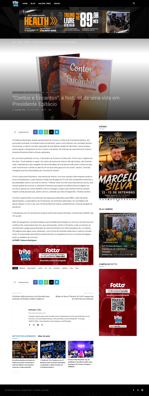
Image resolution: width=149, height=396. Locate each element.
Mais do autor (44, 336)
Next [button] (133, 164)
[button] (134, 4)
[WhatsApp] (46, 132)
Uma (71, 268)
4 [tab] (108, 199)
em (50, 268)
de (46, 268)
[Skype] (39, 325)
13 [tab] (132, 199)
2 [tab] (103, 199)
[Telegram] (56, 132)
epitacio (64, 268)
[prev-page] (13, 371)
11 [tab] (127, 199)
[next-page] (17, 371)
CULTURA (27, 42)
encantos (57, 268)
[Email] (51, 132)
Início (14, 42)
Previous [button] (101, 164)
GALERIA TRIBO (44, 3)
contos (40, 268)
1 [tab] (100, 199)
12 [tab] (129, 199)
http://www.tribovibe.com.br (37, 313)
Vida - (77, 268)
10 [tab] (124, 199)
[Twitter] (40, 132)
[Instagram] (35, 325)
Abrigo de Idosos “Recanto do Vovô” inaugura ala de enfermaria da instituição (74, 297)
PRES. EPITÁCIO (50, 92)
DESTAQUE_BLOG (31, 92)
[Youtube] (142, 390)
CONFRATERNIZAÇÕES (109, 242)
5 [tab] (111, 199)
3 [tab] (105, 199)
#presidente (32, 268)
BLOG (33, 3)
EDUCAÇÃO (41, 92)
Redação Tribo (20, 110)
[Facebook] (35, 132)
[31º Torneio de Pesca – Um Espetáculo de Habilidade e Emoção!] (118, 235)
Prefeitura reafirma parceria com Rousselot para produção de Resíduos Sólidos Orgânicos (30, 297)
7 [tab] (116, 199)
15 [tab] (118, 200)
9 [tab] (121, 199)
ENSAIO (57, 3)
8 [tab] (119, 199)
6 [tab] (113, 199)
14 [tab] (135, 199)
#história (22, 268)
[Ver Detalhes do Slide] (118, 302)
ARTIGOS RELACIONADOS (24, 336)
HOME (25, 3)
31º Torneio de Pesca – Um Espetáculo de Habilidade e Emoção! (114, 249)
